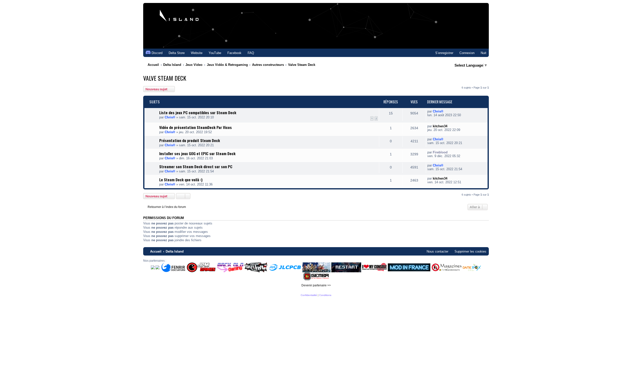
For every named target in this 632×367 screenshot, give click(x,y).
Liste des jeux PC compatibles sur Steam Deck (197, 112)
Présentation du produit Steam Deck (189, 140)
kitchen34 (440, 126)
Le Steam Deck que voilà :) (180, 180)
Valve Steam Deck (164, 77)
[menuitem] (174, 52)
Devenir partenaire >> (316, 285)
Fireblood (440, 152)
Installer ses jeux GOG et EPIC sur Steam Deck (197, 153)
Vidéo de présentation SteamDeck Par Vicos (195, 127)
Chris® (170, 117)
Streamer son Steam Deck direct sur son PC (195, 166)
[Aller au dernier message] (446, 111)
